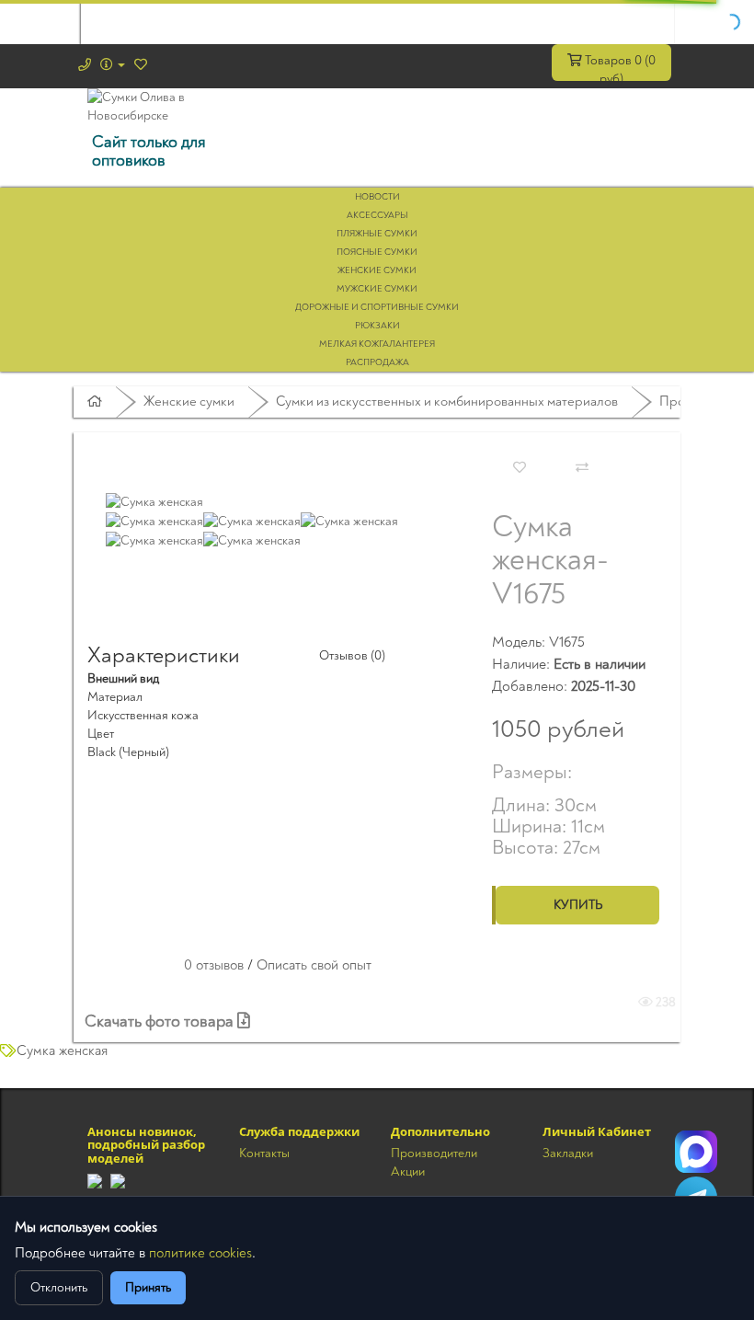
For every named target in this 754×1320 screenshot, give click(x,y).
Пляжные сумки (377, 233)
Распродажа (377, 362)
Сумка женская (62, 1051)
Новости (377, 196)
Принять (148, 1287)
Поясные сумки (377, 252)
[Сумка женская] (154, 501)
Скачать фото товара (161, 1021)
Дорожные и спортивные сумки (377, 307)
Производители (434, 1153)
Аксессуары (377, 215)
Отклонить (58, 1287)
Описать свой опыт (314, 965)
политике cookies (200, 1253)
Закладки (568, 1153)
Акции (408, 1171)
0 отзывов (214, 965)
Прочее (682, 401)
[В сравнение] (582, 468)
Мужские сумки (377, 288)
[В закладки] (519, 468)
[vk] (117, 1180)
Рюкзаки (377, 325)
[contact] (84, 65)
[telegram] (94, 1180)
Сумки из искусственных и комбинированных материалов (447, 401)
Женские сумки (377, 270)
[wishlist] (140, 65)
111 (696, 1152)
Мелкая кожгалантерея (377, 344)
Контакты (264, 1153)
